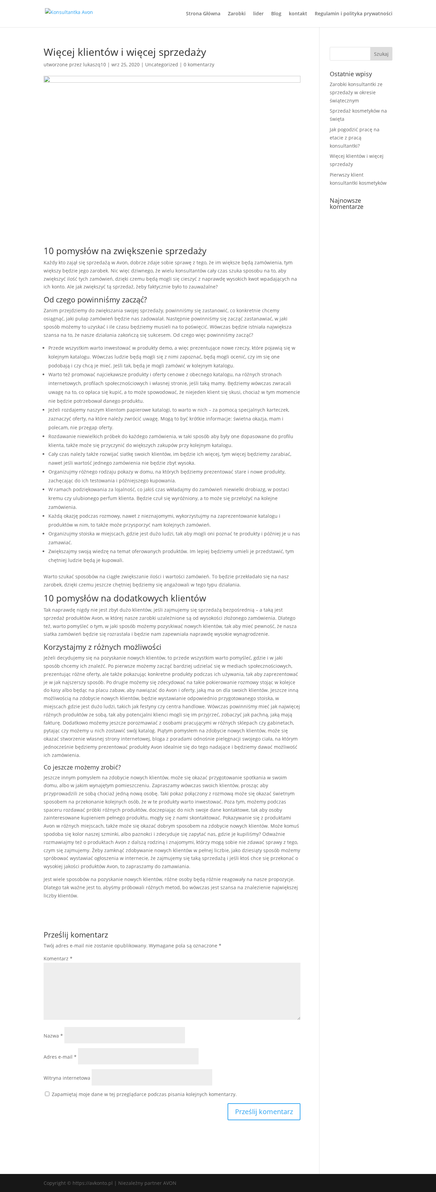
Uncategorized (161, 64)
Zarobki (237, 14)
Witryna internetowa (67, 1078)
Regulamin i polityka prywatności (353, 14)
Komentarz (58, 958)
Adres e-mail (60, 1057)
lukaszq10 (94, 64)
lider (258, 14)
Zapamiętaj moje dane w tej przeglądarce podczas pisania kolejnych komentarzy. (144, 1094)
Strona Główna (203, 14)
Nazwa (53, 1035)
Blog (276, 14)
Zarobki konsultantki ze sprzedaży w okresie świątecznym (356, 92)
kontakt (298, 14)
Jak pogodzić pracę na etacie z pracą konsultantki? (354, 137)
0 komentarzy (199, 64)
